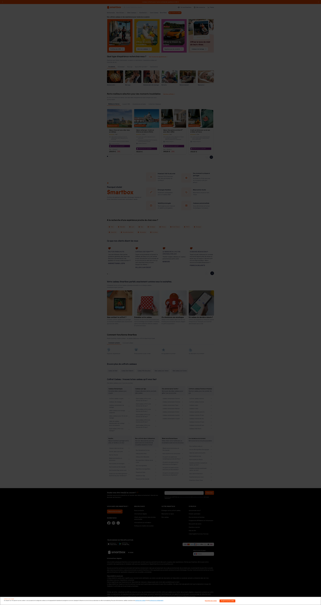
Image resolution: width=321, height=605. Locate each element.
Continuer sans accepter (9, 598)
